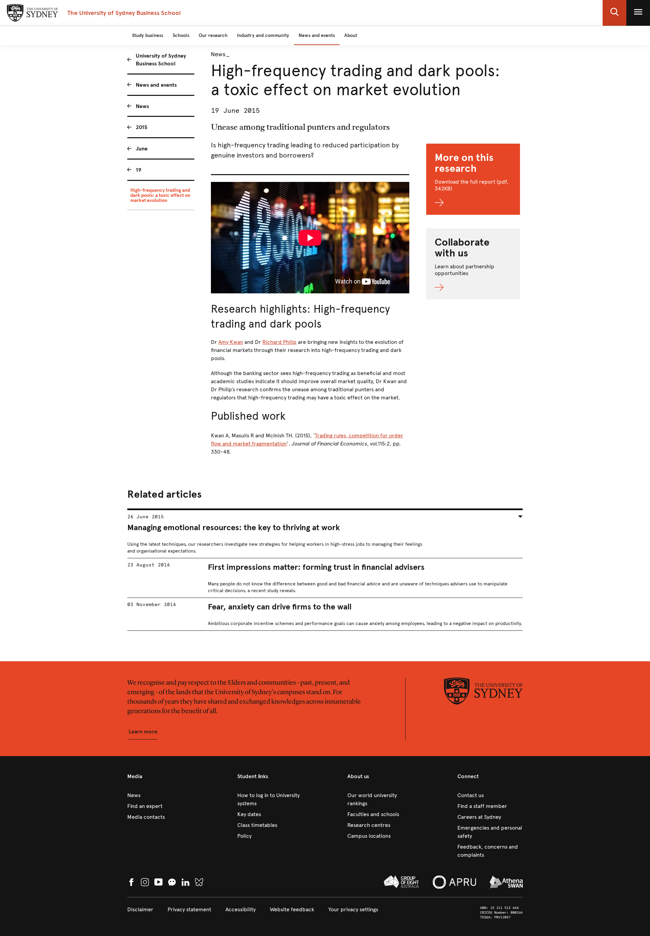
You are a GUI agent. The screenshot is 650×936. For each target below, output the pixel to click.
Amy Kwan (230, 342)
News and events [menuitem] (156, 85)
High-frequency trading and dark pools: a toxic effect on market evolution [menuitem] (160, 195)
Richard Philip (279, 342)
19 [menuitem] (138, 170)
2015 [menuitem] (141, 127)
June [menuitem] (142, 148)
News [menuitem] (142, 106)
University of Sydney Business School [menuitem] (161, 60)
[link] (160, 795)
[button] (614, 13)
